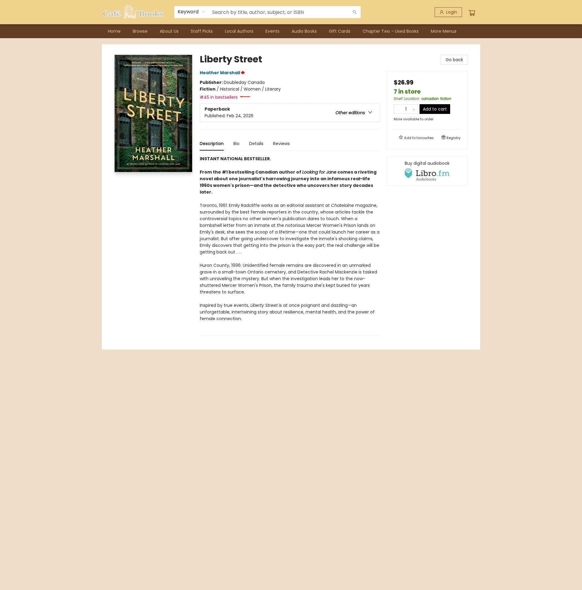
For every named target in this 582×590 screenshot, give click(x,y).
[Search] (355, 12)
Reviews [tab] (281, 144)
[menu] (291, 31)
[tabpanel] (290, 245)
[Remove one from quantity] (398, 109)
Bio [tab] (236, 144)
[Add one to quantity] (414, 109)
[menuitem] (114, 31)
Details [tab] (256, 144)
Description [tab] (212, 144)
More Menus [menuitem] (444, 31)
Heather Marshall (220, 73)
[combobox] (191, 12)
